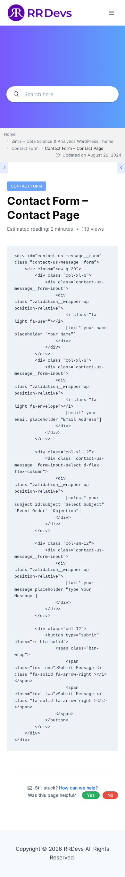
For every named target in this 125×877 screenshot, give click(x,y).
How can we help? (78, 787)
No (110, 795)
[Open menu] (111, 13)
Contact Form (26, 186)
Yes (91, 795)
